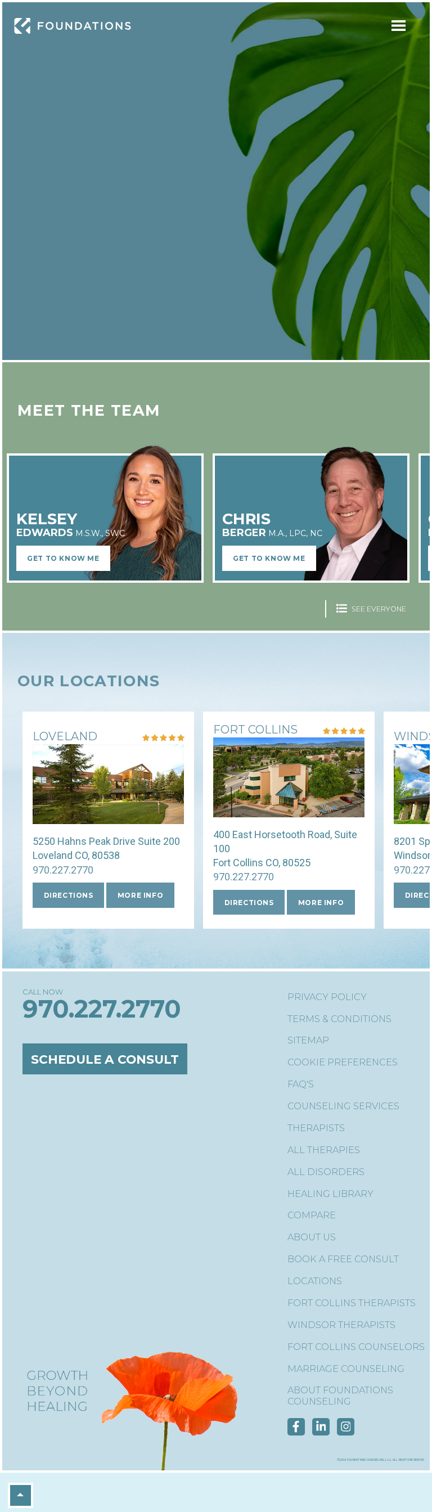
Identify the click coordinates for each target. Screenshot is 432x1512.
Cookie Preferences (342, 1062)
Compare (311, 1215)
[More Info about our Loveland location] (108, 817)
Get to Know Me (63, 558)
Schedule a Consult (105, 1059)
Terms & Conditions (339, 1019)
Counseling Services (343, 1106)
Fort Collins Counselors (356, 1347)
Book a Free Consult (343, 1259)
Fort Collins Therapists (351, 1303)
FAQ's (300, 1084)
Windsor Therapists (341, 1325)
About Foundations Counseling (340, 1395)
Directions (68, 895)
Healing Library (330, 1194)
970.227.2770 (63, 870)
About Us (311, 1237)
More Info (140, 895)
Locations (314, 1281)
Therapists (316, 1128)
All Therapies (323, 1150)
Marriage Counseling (345, 1369)
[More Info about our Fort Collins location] (288, 810)
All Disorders (325, 1172)
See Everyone (378, 609)
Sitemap (308, 1040)
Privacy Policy (327, 997)
